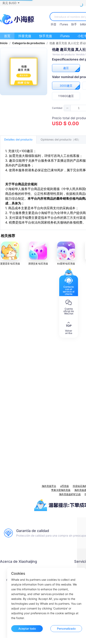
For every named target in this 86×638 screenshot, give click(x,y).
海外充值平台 (49, 485)
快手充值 (45, 36)
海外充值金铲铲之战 (70, 494)
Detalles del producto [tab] (18, 139)
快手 (74, 24)
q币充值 (64, 485)
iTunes (64, 24)
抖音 (53, 24)
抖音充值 (24, 36)
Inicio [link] (4, 43)
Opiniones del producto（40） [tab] (61, 139)
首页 (7, 36)
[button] (11, 3)
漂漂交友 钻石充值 (38, 263)
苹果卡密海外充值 (60, 489)
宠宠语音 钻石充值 (10, 263)
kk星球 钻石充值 (66, 263)
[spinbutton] (78, 108)
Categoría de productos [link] (28, 43)
